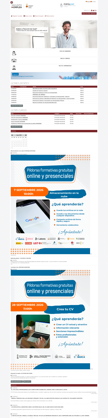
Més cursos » (27, 381)
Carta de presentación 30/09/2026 (19, 117)
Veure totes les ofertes (16, 105)
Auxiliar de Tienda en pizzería (40, 90)
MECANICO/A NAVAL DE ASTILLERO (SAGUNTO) (45, 88)
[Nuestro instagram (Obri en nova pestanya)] (95, 10)
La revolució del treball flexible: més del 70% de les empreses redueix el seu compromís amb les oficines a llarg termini (50, 415)
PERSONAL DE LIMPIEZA (39, 94)
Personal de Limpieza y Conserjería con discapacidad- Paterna (48, 100)
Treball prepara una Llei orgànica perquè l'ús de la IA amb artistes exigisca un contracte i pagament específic (47, 398)
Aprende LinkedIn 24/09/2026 (18, 115)
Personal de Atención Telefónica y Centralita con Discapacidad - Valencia (51, 96)
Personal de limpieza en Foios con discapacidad (45, 92)
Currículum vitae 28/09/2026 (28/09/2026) (20, 267)
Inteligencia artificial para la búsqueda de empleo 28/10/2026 (26, 123)
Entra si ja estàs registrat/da (89, 13)
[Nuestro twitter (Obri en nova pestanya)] (93, 10)
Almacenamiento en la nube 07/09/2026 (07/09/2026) (23, 151)
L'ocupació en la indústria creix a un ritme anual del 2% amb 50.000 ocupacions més (37, 407)
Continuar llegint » (94, 393)
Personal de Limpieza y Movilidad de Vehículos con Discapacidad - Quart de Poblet (53, 98)
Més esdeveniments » (16, 381)
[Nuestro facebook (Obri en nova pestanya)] (91, 10)
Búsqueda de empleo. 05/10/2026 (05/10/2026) (21, 373)
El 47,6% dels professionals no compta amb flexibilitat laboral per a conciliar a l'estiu (39, 389)
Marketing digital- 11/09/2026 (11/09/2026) (21, 258)
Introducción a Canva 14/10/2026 (19, 119)
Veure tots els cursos (16, 126)
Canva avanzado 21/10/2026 (18, 121)
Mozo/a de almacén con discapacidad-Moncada (45, 102)
